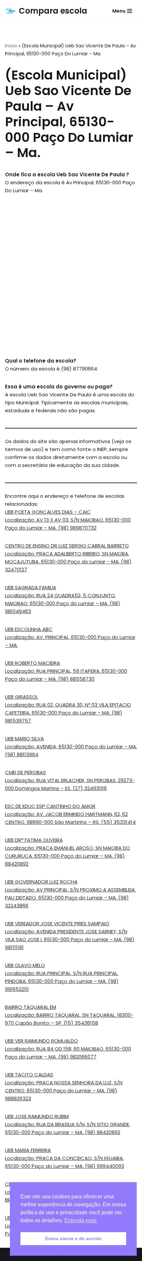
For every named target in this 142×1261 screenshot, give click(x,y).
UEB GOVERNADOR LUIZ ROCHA (41, 881)
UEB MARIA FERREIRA (28, 1150)
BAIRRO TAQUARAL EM (30, 1006)
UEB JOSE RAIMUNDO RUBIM (37, 1116)
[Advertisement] (71, 275)
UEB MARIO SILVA (24, 738)
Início (11, 45)
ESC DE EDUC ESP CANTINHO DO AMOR (50, 806)
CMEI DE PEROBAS (25, 772)
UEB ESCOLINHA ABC (29, 629)
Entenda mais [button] (80, 1220)
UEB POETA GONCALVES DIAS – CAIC (48, 511)
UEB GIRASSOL (21, 696)
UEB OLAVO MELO (25, 965)
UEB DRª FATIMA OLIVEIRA (34, 839)
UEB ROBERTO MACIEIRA (32, 662)
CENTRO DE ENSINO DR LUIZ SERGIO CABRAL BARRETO (67, 545)
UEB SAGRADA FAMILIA (30, 587)
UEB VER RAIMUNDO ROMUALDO (41, 1040)
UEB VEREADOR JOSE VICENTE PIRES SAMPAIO (57, 923)
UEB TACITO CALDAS (29, 1074)
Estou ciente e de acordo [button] (73, 1238)
